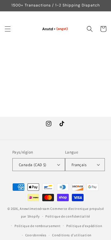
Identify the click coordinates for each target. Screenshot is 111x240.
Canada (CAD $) (33, 164)
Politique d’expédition (84, 226)
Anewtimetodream (35, 208)
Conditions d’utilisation (72, 235)
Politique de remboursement (37, 226)
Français (79, 164)
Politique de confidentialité (67, 216)
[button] (7, 29)
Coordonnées (36, 235)
